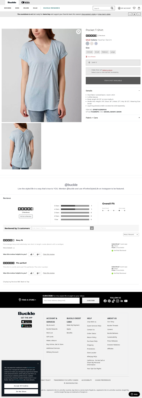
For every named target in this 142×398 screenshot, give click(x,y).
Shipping (90, 345)
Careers (110, 329)
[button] (7, 8)
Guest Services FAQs (94, 326)
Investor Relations (113, 345)
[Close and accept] (38, 363)
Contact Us (91, 330)
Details (89, 91)
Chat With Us (91, 322)
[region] (21, 378)
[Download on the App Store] (27, 322)
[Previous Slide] (130, 14)
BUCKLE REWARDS (51, 8)
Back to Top (25, 282)
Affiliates (110, 349)
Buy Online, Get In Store (54, 344)
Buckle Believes (112, 333)
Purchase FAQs (92, 341)
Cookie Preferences (103, 380)
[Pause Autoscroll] (134, 14)
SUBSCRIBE (91, 300)
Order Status (91, 333)
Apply (69, 329)
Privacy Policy (18, 380)
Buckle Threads (112, 326)
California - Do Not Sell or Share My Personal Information (96, 362)
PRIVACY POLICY (45, 380)
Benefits (69, 333)
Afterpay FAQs (92, 356)
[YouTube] (126, 301)
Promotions (91, 349)
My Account (50, 325)
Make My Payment (73, 325)
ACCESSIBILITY (87, 380)
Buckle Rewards (51, 329)
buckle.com (31, 367)
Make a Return (51, 340)
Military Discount (52, 352)
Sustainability (112, 337)
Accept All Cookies (21, 386)
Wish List (49, 333)
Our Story (110, 322)
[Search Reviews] (92, 228)
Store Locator (91, 353)
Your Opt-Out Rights (94, 369)
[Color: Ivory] (92, 43)
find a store (29, 300)
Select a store (107, 70)
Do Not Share (21, 391)
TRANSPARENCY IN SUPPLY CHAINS (66, 380)
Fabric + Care (92, 118)
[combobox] (101, 8)
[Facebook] (105, 301)
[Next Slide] (139, 14)
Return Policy (91, 337)
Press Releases (112, 341)
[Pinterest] (109, 301)
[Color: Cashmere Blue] (96, 43)
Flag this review (49, 254)
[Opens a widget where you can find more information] (134, 394)
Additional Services (53, 348)
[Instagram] (117, 301)
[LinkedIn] (122, 301)
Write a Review (25, 216)
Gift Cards (49, 337)
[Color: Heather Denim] (87, 43)
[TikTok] (113, 301)
